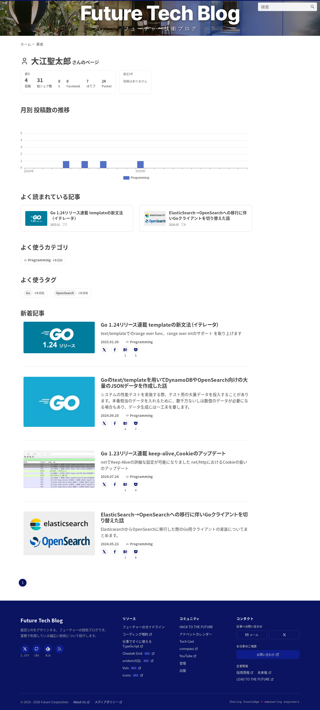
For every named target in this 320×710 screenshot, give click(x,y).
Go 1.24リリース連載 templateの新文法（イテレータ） (86, 215)
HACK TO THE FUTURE (196, 626)
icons (132, 675)
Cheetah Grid (138, 653)
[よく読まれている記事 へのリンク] (83, 196)
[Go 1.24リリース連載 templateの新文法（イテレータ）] (36, 218)
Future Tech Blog (160, 13)
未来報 (264, 672)
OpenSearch (65, 293)
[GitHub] (36, 649)
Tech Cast (187, 641)
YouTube (188, 655)
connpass (189, 648)
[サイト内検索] (312, 7)
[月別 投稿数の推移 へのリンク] (73, 109)
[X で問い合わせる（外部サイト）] (284, 634)
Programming (39, 260)
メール (254, 635)
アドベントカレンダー (196, 634)
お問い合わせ (273, 655)
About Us (81, 702)
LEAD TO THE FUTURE (255, 679)
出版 (183, 670)
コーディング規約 (137, 634)
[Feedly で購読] (48, 649)
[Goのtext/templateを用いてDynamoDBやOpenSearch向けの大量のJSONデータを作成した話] (59, 402)
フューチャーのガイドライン (143, 626)
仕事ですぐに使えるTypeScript (142, 643)
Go (28, 293)
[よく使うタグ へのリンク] (59, 279)
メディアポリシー (108, 702)
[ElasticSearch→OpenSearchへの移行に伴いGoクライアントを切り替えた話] (155, 218)
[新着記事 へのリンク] (47, 312)
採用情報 (245, 672)
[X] (25, 649)
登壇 (183, 663)
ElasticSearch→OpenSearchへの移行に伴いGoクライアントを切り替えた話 (208, 215)
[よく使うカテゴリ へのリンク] (71, 247)
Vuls (131, 667)
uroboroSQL (138, 660)
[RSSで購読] (59, 649)
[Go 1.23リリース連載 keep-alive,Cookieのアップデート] (59, 469)
